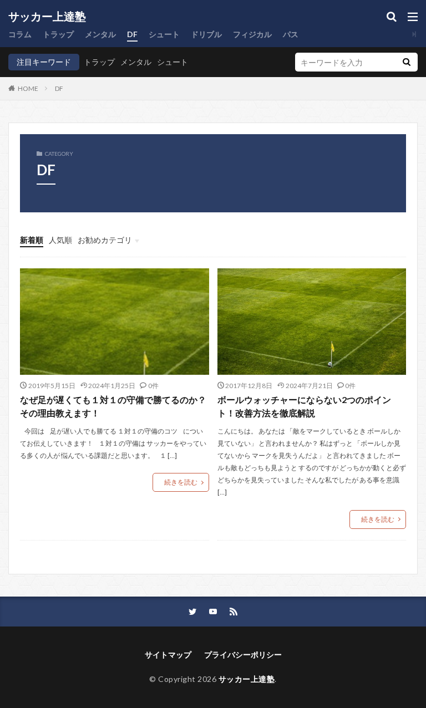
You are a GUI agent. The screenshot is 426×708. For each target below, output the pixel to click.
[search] (406, 62)
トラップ (58, 34)
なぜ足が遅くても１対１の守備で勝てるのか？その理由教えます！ (113, 406)
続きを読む (180, 482)
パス (290, 34)
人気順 (60, 240)
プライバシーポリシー (243, 654)
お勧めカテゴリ (105, 240)
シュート (164, 34)
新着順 (31, 240)
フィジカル (252, 34)
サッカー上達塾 (47, 16)
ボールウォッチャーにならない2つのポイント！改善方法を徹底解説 (304, 406)
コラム (20, 34)
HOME (28, 88)
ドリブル (206, 34)
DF (132, 34)
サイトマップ (168, 654)
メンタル (100, 34)
